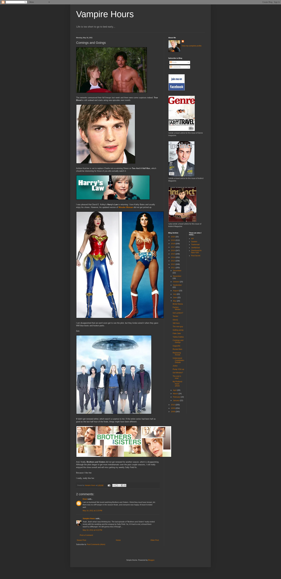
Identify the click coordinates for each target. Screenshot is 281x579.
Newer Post (81, 540)
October (176, 282)
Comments (176, 67)
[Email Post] (109, 485)
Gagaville (176, 346)
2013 (173, 261)
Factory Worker (177, 308)
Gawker (194, 242)
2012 (173, 264)
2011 (173, 268)
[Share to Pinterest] (124, 485)
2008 (173, 412)
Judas (175, 366)
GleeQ (175, 320)
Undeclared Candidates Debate (178, 360)
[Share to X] (119, 485)
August (176, 291)
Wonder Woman (126, 207)
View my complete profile (192, 46)
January (176, 400)
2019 (173, 240)
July (175, 294)
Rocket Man (177, 349)
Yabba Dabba (178, 337)
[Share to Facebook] (122, 485)
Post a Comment (86, 535)
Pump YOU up (178, 369)
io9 (192, 239)
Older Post (154, 540)
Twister (175, 316)
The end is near (177, 377)
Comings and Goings (178, 341)
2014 (173, 257)
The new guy (178, 327)
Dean (85, 499)
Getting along (178, 330)
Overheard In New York (196, 252)
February (177, 397)
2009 (173, 408)
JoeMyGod (195, 248)
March (175, 394)
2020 (173, 237)
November (177, 276)
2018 (173, 244)
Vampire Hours (105, 14)
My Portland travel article (177, 384)
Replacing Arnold (177, 354)
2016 (173, 251)
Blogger (151, 560)
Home (118, 540)
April (175, 390)
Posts (174, 62)
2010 (173, 405)
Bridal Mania (178, 304)
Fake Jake (177, 333)
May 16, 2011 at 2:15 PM (92, 511)
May (175, 301)
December (177, 271)
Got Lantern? (178, 313)
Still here (176, 323)
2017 (173, 247)
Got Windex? (178, 373)
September (177, 285)
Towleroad (195, 245)
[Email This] (113, 485)
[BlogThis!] (116, 485)
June (175, 298)
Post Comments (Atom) (96, 544)
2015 (173, 254)
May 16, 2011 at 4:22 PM (92, 530)
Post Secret (195, 256)
